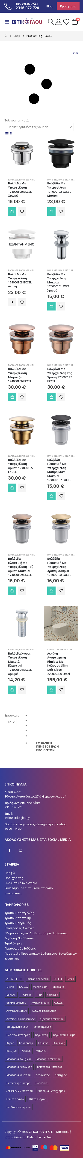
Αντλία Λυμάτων (16, 1010)
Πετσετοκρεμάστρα (18, 1083)
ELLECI (58, 979)
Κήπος (10, 1043)
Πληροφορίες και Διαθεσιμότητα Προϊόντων (36, 933)
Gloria (10, 986)
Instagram (20, 850)
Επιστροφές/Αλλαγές (19, 928)
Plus (39, 995)
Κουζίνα (11, 1050)
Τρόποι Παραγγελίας (19, 913)
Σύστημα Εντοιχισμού (51, 1091)
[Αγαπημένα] (66, 22)
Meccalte (58, 986)
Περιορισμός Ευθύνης (20, 948)
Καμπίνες (59, 1043)
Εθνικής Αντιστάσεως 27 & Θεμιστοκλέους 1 (35, 796)
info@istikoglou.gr (17, 818)
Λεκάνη (26, 1050)
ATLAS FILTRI (14, 979)
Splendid (52, 995)
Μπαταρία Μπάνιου (48, 1059)
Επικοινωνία (13, 893)
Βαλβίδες (13, 179)
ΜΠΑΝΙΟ (41, 1050)
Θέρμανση (41, 1035)
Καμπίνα (43, 1043)
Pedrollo (26, 995)
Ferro (70, 979)
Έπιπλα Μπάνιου (16, 1002)
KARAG (23, 986)
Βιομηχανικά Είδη (17, 1026)
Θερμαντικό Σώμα (64, 1035)
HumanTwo (44, 1137)
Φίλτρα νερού (37, 1099)
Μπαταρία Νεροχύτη (19, 1066)
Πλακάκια (41, 1083)
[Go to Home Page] (6, 35)
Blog (49, 6)
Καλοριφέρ (26, 1043)
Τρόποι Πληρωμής (18, 923)
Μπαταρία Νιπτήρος (49, 1066)
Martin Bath (40, 986)
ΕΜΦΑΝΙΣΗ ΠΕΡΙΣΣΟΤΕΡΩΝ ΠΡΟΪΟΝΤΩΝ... (47, 746)
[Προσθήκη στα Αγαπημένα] (22, 211)
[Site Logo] (27, 22)
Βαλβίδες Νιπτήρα (29, 179)
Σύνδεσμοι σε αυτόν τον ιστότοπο (29, 888)
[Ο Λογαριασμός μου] (58, 22)
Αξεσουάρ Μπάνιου (52, 1019)
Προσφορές (68, 6)
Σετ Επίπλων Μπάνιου (19, 1091)
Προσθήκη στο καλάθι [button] (12, 211)
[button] (8, 22)
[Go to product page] (22, 153)
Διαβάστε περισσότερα (12, 302)
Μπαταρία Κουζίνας (18, 1059)
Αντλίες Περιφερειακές (20, 1019)
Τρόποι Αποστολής (18, 918)
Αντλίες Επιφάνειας (44, 1010)
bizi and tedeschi (38, 979)
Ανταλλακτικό (40, 1002)
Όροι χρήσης (14, 878)
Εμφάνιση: (12, 715)
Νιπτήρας (61, 1075)
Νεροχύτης (43, 1075)
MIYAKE (11, 995)
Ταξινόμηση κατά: (17, 120)
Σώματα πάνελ (15, 1099)
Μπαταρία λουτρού (18, 1075)
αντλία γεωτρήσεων (18, 1107)
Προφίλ (10, 873)
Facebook (9, 850)
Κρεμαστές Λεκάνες (58, 649)
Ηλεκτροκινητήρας (18, 1035)
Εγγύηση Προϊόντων (19, 938)
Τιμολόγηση (13, 943)
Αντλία (58, 1002)
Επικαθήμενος (42, 1026)
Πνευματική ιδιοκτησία (21, 883)
